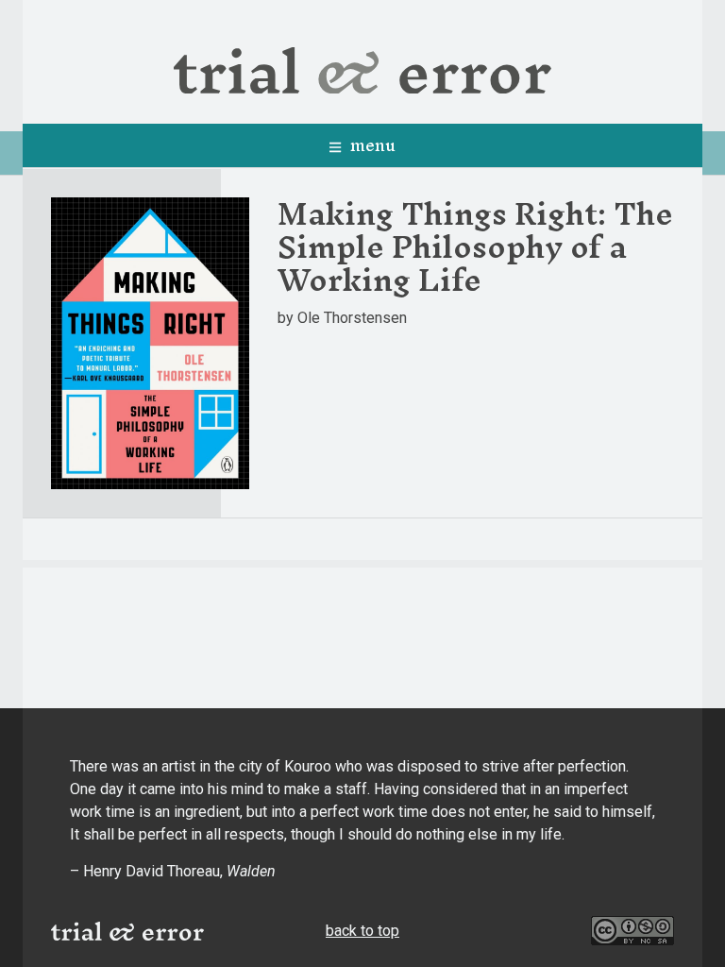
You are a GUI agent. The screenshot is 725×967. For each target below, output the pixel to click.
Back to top (362, 931)
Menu (371, 145)
